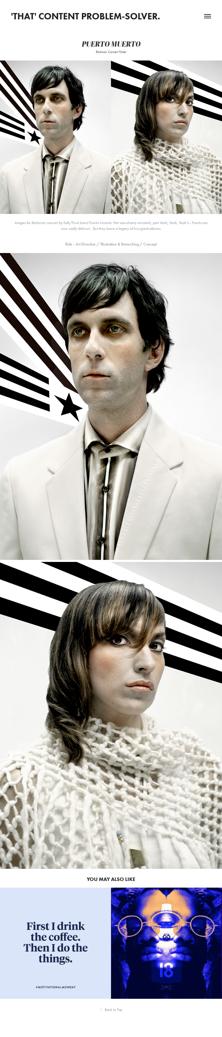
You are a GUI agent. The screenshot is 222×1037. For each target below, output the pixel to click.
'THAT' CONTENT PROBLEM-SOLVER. (85, 16)
